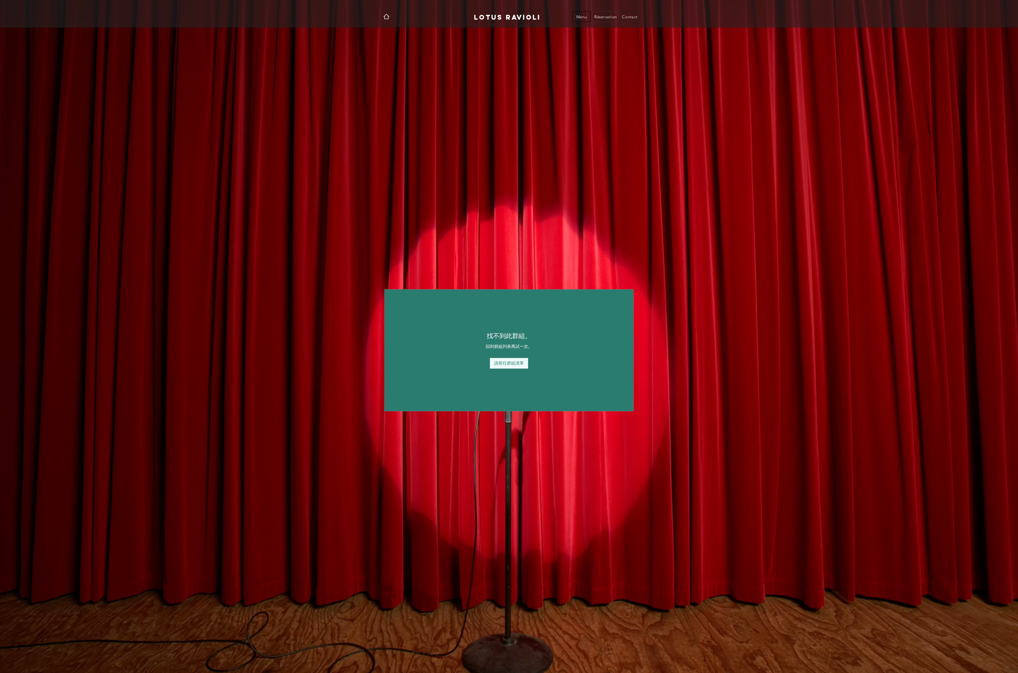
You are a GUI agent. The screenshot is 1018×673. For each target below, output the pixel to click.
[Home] (386, 16)
